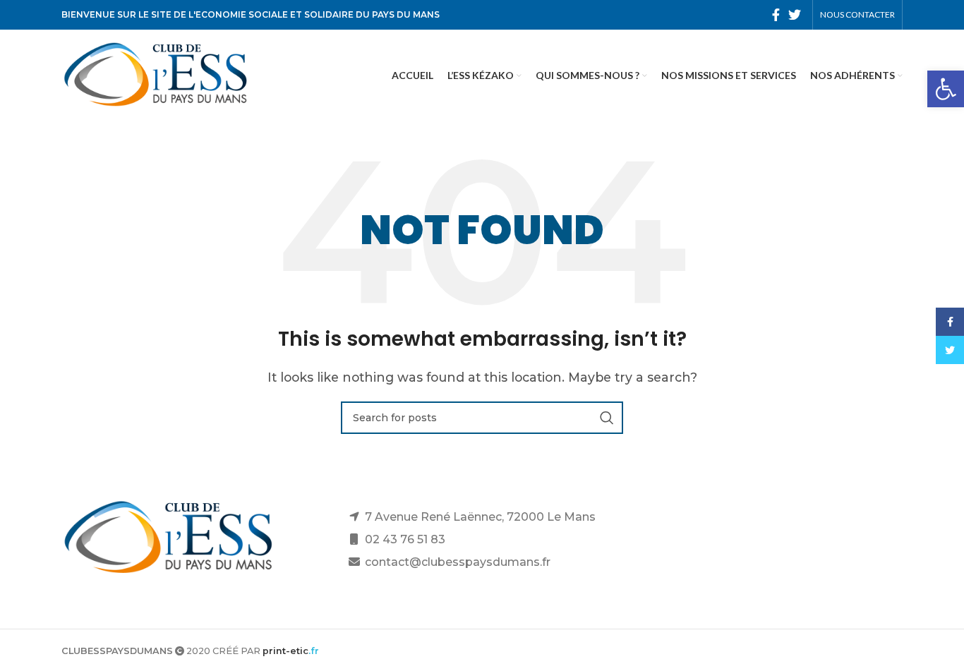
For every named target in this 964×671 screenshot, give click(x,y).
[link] (945, 89)
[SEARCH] (607, 417)
